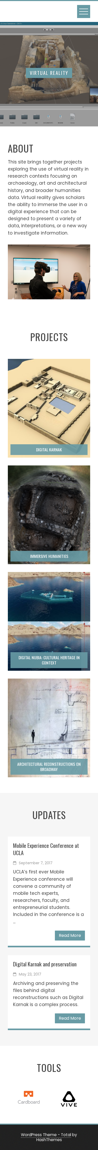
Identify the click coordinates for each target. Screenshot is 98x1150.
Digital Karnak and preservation (45, 964)
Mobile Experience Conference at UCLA (46, 848)
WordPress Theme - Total (46, 1134)
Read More (70, 935)
